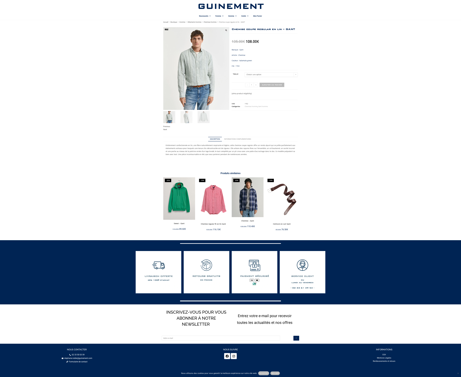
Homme (231, 16)
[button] (226, 30)
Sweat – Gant (179, 223)
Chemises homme (210, 22)
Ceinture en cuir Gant (282, 224)
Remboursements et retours (384, 361)
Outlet (243, 16)
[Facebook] (227, 356)
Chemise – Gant (247, 221)
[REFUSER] (458, 373)
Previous (166, 126)
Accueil (165, 22)
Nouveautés (203, 16)
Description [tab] (215, 139)
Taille (235, 74)
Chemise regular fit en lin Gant (213, 224)
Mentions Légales (384, 358)
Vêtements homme (194, 22)
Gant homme (263, 106)
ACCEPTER (264, 373)
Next (165, 129)
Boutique (173, 22)
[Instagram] (234, 356)
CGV (384, 355)
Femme (218, 16)
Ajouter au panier (272, 85)
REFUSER (275, 373)
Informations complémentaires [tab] (237, 139)
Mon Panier (257, 16)
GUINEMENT (230, 6)
